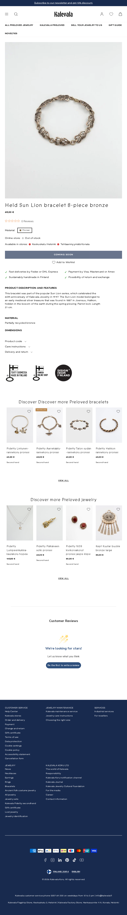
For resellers (101, 716)
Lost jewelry (11, 812)
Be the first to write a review (63, 665)
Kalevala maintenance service (62, 711)
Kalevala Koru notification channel (64, 778)
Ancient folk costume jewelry (20, 790)
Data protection (13, 741)
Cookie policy (12, 750)
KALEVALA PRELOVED (52, 25)
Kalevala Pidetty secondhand (20, 803)
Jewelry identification (16, 816)
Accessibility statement (17, 754)
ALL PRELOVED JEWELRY (19, 25)
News (8, 769)
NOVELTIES (11, 33)
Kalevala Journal (54, 782)
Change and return (15, 728)
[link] (102, 14)
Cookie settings (13, 746)
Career (49, 795)
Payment (9, 724)
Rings (8, 782)
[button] (7, 14)
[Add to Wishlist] (29, 411)
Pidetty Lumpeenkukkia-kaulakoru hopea (17, 550)
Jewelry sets (11, 799)
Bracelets (10, 786)
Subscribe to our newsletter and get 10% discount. (63, 3)
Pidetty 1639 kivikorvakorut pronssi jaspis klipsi (78, 550)
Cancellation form (14, 758)
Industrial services (104, 711)
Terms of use (11, 737)
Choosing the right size (58, 720)
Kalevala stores (13, 716)
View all (63, 480)
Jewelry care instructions (59, 716)
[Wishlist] (111, 14)
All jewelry (10, 795)
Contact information (56, 799)
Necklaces (10, 773)
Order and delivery (15, 720)
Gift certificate (13, 733)
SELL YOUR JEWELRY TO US (86, 25)
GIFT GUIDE (115, 25)
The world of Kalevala (57, 769)
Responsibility (53, 773)
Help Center (11, 711)
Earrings (9, 778)
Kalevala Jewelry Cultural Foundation (65, 786)
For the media (53, 790)
